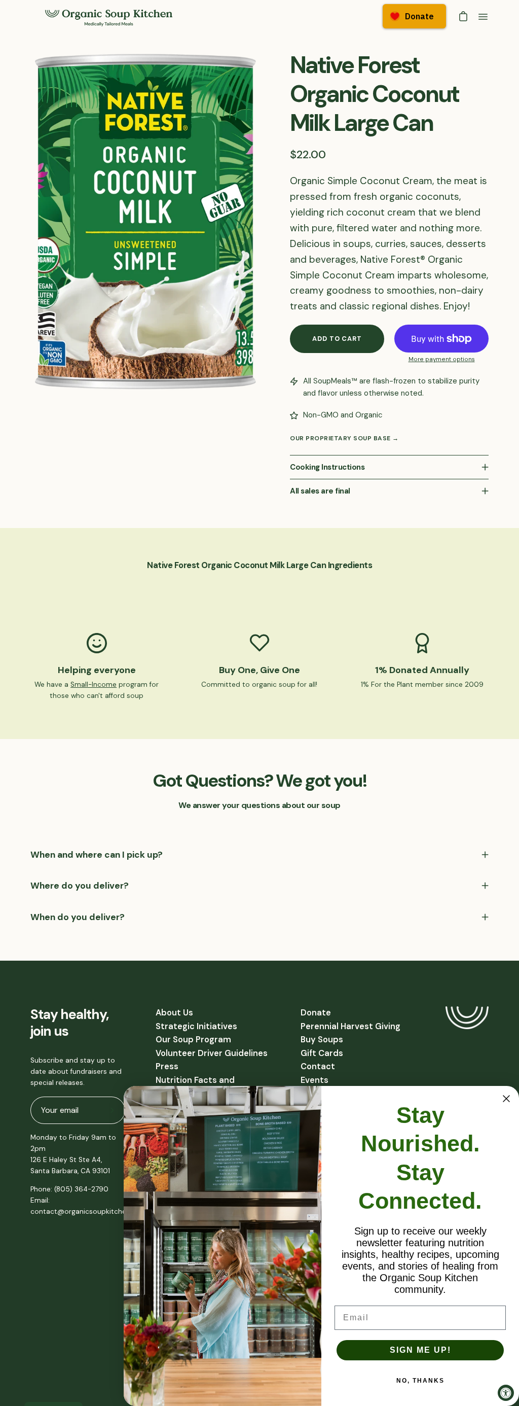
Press (167, 1066)
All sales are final (320, 491)
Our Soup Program (193, 1039)
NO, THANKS (420, 1380)
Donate (316, 1012)
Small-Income (93, 684)
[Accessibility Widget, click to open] (506, 1393)
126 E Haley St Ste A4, (66, 1159)
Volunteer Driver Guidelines (212, 1053)
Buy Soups (322, 1039)
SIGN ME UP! (420, 1350)
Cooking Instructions (327, 467)
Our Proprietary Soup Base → (344, 438)
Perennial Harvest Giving (350, 1026)
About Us (174, 1012)
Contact (318, 1066)
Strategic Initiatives (196, 1026)
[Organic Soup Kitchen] (109, 17)
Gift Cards (322, 1053)
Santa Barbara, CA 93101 (70, 1171)
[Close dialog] (506, 1098)
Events (314, 1080)
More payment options (442, 359)
